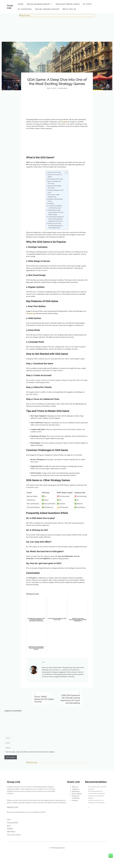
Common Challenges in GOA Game (55, 191)
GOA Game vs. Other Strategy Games (53, 196)
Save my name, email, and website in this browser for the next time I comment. (30, 752)
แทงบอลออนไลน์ (12, 822)
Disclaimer (76, 791)
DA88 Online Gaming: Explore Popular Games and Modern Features (55, 212)
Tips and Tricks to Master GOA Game (54, 187)
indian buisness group (38, 4)
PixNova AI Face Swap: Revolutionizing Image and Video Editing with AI (55, 226)
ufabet (9, 819)
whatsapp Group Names (68, 4)
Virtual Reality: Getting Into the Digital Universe (43, 699)
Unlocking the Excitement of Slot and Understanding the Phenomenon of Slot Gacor (56, 219)
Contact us (75, 789)
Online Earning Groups (47, 9)
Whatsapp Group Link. (59, 847)
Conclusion (51, 203)
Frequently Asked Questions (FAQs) (55, 200)
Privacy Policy (77, 793)
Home (20, 4)
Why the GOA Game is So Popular (55, 176)
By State (87, 4)
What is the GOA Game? (54, 172)
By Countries (25, 9)
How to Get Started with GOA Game (54, 182)
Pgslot (9, 825)
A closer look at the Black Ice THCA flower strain (55, 207)
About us (75, 787)
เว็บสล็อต (10, 828)
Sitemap (75, 800)
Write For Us (69, 9)
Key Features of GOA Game (55, 179)
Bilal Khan (64, 88)
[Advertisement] (57, 29)
